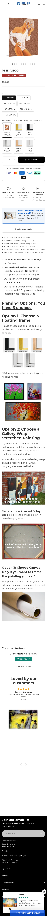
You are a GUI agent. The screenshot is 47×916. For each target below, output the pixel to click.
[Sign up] (41, 833)
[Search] (8, 3)
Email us (5, 851)
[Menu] (3, 3)
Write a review (23, 659)
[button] (44, 892)
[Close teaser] (9, 909)
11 (35, 64)
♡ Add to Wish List (23, 229)
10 (32, 64)
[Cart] (44, 3)
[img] (23, 689)
